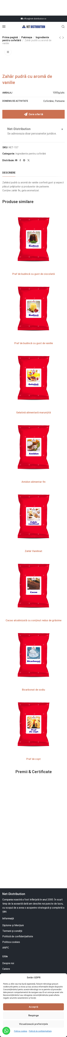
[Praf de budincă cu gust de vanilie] (33, 309)
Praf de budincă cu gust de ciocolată (33, 273)
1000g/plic (59, 92)
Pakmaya (26, 37)
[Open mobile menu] (4, 26)
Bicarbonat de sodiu (33, 689)
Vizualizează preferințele (33, 1024)
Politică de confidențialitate (40, 1031)
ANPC (5, 947)
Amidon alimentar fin (33, 481)
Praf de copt (33, 759)
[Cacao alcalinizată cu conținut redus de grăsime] (33, 586)
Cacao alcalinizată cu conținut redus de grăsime (33, 620)
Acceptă (33, 1006)
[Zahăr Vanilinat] (33, 516)
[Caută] (63, 26)
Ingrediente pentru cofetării (30, 153)
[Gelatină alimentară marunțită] (33, 378)
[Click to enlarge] (8, 52)
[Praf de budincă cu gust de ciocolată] (33, 239)
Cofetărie (48, 101)
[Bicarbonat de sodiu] (33, 655)
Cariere (6, 968)
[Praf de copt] (33, 724)
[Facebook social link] (20, 160)
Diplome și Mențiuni (13, 925)
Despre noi (8, 963)
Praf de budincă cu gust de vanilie (33, 343)
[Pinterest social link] (24, 160)
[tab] (9, 173)
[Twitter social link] (28, 160)
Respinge (33, 1015)
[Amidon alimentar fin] (33, 447)
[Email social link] (16, 160)
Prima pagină (10, 37)
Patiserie (60, 101)
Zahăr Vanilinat (33, 551)
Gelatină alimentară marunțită (33, 412)
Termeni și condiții (12, 930)
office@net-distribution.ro (34, 18)
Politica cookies (20, 1031)
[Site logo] (33, 27)
